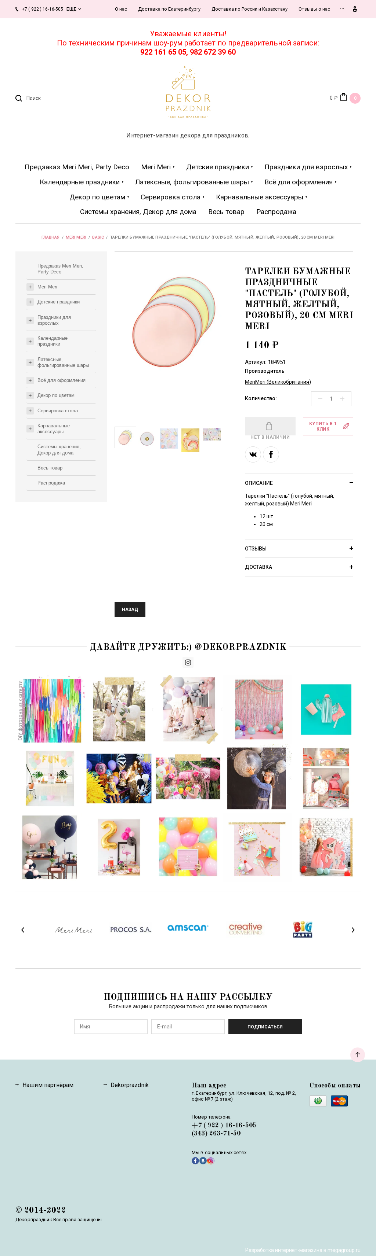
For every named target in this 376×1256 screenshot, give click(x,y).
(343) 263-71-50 (216, 1133)
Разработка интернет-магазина (283, 1250)
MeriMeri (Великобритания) (278, 382)
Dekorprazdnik (130, 1085)
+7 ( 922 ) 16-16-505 (224, 1125)
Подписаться (265, 1027)
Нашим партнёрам (47, 1085)
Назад (130, 609)
